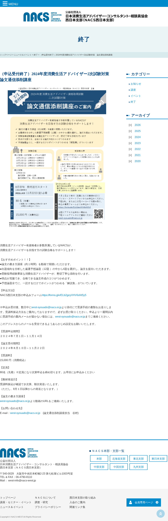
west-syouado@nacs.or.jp (47, 307)
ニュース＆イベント (23, 55)
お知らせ (136, 83)
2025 (138, 131)
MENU (13, 4)
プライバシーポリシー (48, 507)
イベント (136, 95)
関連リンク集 (77, 507)
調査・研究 (41, 502)
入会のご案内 (77, 502)
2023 (138, 143)
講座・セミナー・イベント (16, 502)
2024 (138, 137)
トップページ (6, 55)
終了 (36, 55)
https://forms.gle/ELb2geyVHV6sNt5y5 (64, 295)
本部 (99, 458)
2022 (138, 149)
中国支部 (119, 466)
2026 (138, 125)
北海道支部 (118, 458)
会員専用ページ (144, 502)
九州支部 (138, 466)
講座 (133, 89)
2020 (138, 161)
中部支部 (99, 466)
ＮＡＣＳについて (45, 497)
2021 (138, 155)
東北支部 (138, 458)
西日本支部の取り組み (83, 497)
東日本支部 (158, 458)
